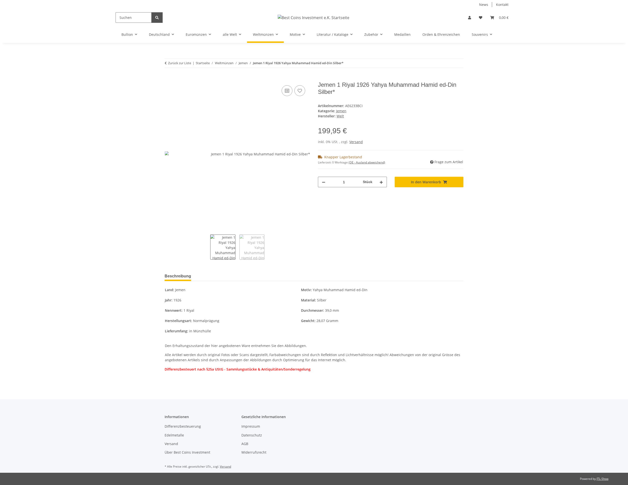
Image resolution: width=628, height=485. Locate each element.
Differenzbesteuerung (183, 426)
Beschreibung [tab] (178, 276)
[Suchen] (157, 17)
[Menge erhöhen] (381, 182)
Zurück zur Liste (179, 63)
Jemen (341, 111)
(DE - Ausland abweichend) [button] (367, 162)
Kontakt (502, 4)
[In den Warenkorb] (168, 78)
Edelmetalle (174, 435)
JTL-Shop (602, 479)
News (483, 4)
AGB (244, 443)
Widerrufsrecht (253, 452)
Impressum (250, 426)
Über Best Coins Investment (187, 452)
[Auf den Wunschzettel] (299, 90)
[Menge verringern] (323, 182)
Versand (356, 141)
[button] (469, 17)
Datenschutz (251, 435)
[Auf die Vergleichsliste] (287, 90)
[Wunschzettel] (480, 17)
